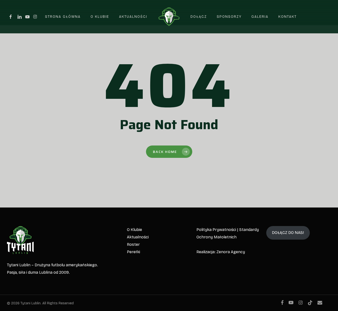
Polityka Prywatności (216, 229)
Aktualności (138, 237)
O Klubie (134, 229)
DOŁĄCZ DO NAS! (288, 232)
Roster (133, 244)
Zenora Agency (231, 251)
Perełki (133, 251)
